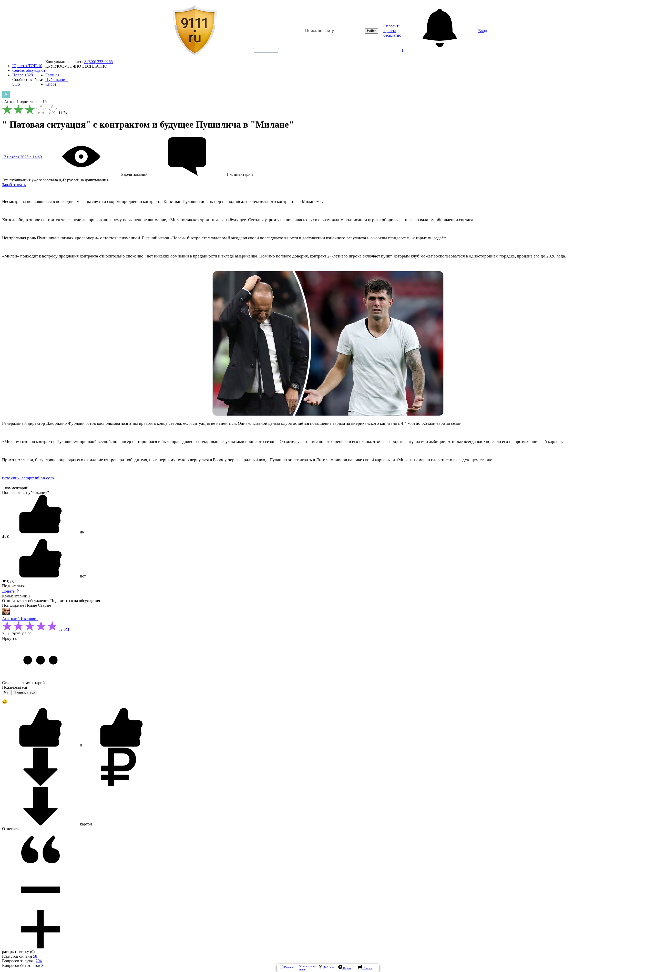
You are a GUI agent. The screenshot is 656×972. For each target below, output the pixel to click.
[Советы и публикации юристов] (194, 31)
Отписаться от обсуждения (25, 600)
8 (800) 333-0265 (98, 61)
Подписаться (13, 586)
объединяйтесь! (266, 50)
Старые (44, 605)
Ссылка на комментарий (23, 682)
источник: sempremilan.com (28, 477)
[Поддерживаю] (41, 745)
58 (35, 956)
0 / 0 (10, 581)
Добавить (328, 967)
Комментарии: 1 (16, 596)
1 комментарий (15, 488)
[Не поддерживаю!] (121, 745)
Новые (31, 605)
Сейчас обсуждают (28, 70)
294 (39, 961)
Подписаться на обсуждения (75, 600)
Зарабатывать (14, 184)
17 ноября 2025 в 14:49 (22, 157)
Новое (22, 75)
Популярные (13, 605)
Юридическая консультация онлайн (261, 55)
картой (85, 824)
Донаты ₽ (10, 591)
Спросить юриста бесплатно (392, 30)
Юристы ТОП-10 (27, 66)
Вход (482, 30)
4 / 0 (5, 536)
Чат (7, 692)
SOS (16, 84)
